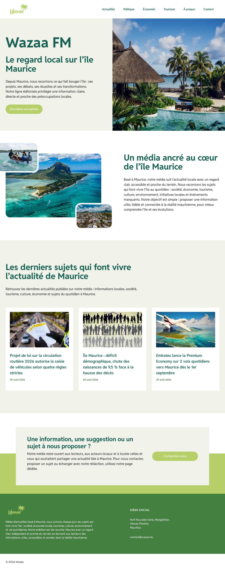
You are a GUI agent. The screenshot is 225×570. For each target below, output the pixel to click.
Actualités (108, 9)
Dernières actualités (24, 109)
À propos (189, 9)
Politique (128, 9)
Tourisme (169, 9)
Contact (209, 9)
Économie (149, 9)
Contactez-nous (175, 456)
